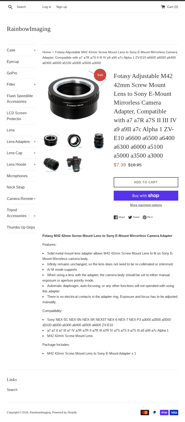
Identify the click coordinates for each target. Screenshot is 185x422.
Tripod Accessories (21, 213)
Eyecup (13, 62)
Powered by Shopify (64, 412)
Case (21, 50)
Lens (11, 130)
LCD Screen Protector (17, 116)
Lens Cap (21, 153)
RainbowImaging (29, 28)
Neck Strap (16, 187)
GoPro (12, 73)
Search (12, 390)
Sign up (61, 7)
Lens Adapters (21, 142)
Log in (46, 7)
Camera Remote (21, 199)
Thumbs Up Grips (21, 227)
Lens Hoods (21, 164)
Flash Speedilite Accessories (20, 99)
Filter (21, 84)
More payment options (146, 205)
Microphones (17, 176)
